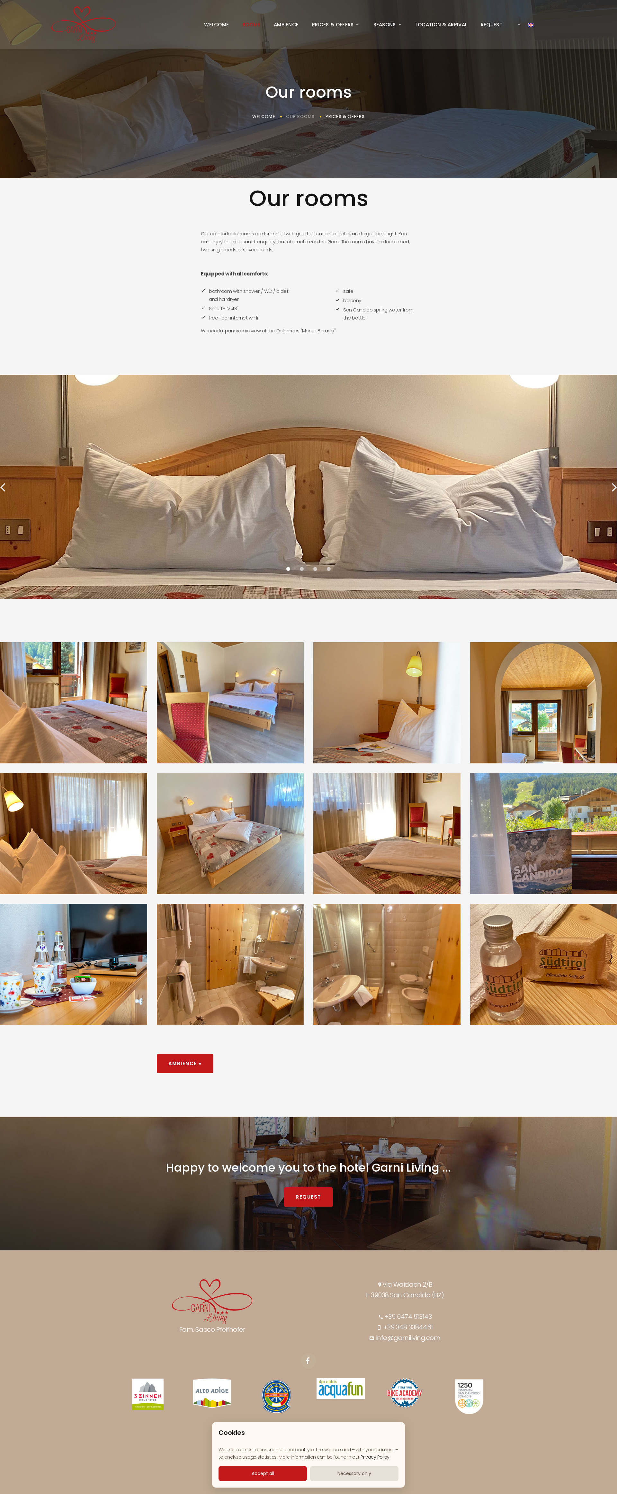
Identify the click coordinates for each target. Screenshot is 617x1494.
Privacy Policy (375, 1457)
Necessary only (354, 1473)
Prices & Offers (333, 25)
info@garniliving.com (407, 1337)
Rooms (251, 25)
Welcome (216, 25)
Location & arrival (441, 25)
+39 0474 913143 (407, 1316)
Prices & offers (345, 116)
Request (491, 25)
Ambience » (185, 1063)
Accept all (263, 1473)
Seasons (384, 25)
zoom (68, 703)
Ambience (286, 25)
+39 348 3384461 (407, 1327)
